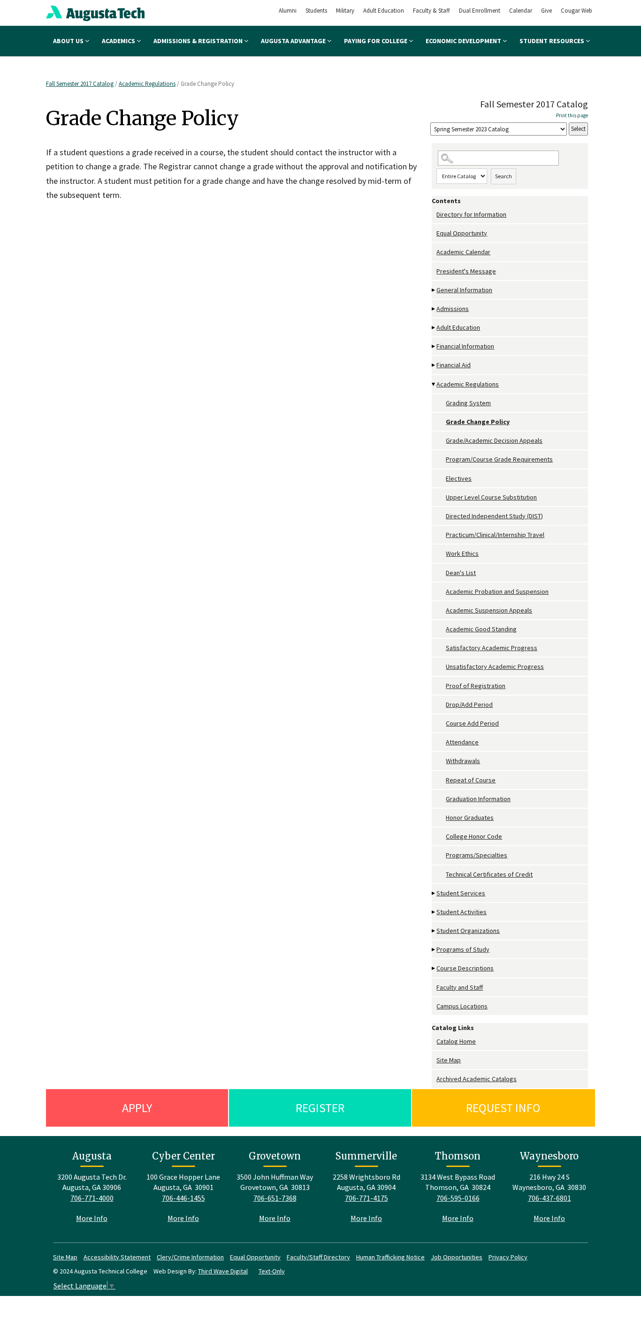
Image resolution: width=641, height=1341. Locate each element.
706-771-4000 (92, 1198)
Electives (459, 478)
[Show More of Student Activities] (434, 912)
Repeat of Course (471, 780)
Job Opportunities (456, 1257)
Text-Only (272, 1271)
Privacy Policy (507, 1257)
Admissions (452, 308)
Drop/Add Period (469, 704)
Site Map (448, 1060)
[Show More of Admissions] (434, 309)
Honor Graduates (470, 817)
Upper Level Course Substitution (491, 497)
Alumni (288, 11)
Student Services (460, 893)
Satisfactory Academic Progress (491, 648)
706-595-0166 (458, 1198)
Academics (119, 41)
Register (320, 1107)
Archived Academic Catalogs (476, 1079)
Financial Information (465, 346)
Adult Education (383, 11)
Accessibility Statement (117, 1257)
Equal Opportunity (461, 233)
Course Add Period (472, 723)
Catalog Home (456, 1041)
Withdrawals (463, 761)
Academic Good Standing (481, 629)
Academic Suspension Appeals (489, 610)
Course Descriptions (465, 968)
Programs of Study (462, 949)
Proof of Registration (475, 686)
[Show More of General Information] (434, 290)
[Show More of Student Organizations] (434, 931)
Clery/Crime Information (190, 1257)
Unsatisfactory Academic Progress (495, 666)
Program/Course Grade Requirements (499, 459)
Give (546, 11)
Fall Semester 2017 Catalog (80, 84)
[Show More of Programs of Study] (434, 949)
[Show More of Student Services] (434, 893)
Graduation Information (478, 799)
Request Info (503, 1107)
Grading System (468, 403)
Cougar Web (576, 11)
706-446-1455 (183, 1198)
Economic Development (464, 41)
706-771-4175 (366, 1198)
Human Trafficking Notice (390, 1257)
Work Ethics (462, 553)
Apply (137, 1107)
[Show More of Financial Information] (434, 346)
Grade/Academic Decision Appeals (494, 440)
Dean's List (461, 572)
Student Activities (461, 912)
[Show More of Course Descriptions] (434, 968)
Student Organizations (468, 930)
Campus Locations (462, 1006)
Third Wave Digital (223, 1271)
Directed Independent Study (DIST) (494, 516)
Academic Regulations (147, 84)
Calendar (520, 11)
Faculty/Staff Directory (318, 1257)
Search (503, 176)
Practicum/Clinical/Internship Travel (495, 534)
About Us (69, 41)
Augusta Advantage (294, 41)
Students (316, 11)
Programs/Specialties (476, 855)
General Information (464, 290)
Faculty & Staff (431, 11)
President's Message (466, 271)
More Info (91, 1218)
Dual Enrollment (479, 11)
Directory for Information (471, 214)
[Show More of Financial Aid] (434, 365)
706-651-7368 (275, 1198)
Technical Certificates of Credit (489, 874)
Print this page (572, 115)
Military (345, 11)
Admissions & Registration (198, 41)
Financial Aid (453, 365)
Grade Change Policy (478, 421)
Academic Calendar (463, 252)
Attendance (462, 742)
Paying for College (376, 41)
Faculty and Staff (459, 987)
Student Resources (552, 41)
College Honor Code (474, 836)
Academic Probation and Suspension (497, 591)
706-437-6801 (549, 1198)
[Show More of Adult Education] (434, 328)
